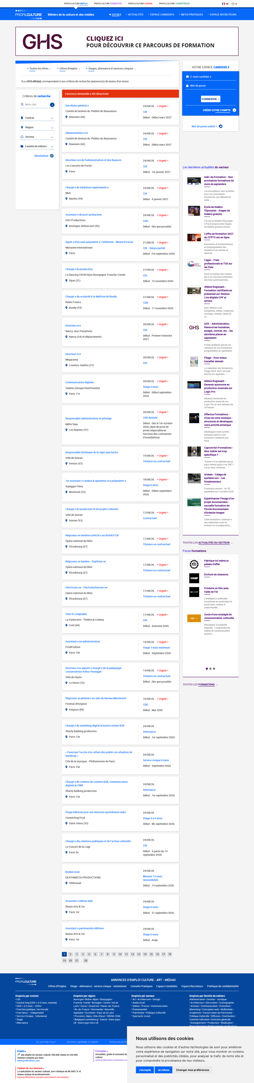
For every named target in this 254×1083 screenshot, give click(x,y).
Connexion (209, 99)
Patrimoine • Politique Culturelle (149, 1012)
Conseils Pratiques (141, 986)
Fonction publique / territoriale (32, 1009)
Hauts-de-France (110, 1006)
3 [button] (214, 669)
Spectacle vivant (141, 1016)
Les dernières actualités (206, 167)
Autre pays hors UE (88, 1022)
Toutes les (206, 542)
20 (70, 960)
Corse (84, 1006)
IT (236, 3)
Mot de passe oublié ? (204, 126)
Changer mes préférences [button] (192, 1069)
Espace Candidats (166, 986)
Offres (116, 14)
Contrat (29, 118)
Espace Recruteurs (192, 986)
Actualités (135, 14)
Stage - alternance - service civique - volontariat (98, 986)
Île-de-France (82, 1009)
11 (126, 954)
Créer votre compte (217, 110)
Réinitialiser (41, 155)
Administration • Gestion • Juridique (208, 999)
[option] (210, 599)
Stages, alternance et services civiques (111, 68)
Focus (194, 551)
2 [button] (210, 669)
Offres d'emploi (69, 68)
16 (157, 954)
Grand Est (94, 1006)
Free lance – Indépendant (30, 1012)
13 (138, 954)
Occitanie (90, 1012)
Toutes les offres (39, 68)
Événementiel (140, 1009)
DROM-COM (113, 1016)
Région (29, 127)
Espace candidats (162, 14)
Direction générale (221, 1019)
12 (132, 954)
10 (120, 954)
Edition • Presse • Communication (150, 1006)
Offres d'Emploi (57, 986)
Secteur (29, 136)
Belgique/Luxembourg (86, 1019)
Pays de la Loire (105, 1012)
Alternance (22, 1022)
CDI (18, 999)
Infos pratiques (192, 14)
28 (85, 960)
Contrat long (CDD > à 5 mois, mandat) (37, 1002)
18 (169, 954)
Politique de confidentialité (223, 986)
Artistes (195, 1006)
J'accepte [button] (145, 1069)
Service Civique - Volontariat (32, 1016)
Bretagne (97, 1002)
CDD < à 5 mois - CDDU (29, 1006)
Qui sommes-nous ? (46, 1041)
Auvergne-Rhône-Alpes (86, 999)
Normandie (97, 1009)
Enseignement (198, 1022)
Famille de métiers (36, 146)
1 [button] (207, 669)
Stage (20, 1019)
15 (151, 954)
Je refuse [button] (163, 1069)
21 (76, 960)
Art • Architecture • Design (146, 999)
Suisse (103, 1019)
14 (145, 954)
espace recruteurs (223, 14)
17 (163, 954)
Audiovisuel (139, 1002)
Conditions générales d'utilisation (83, 1041)
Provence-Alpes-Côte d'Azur (90, 1016)
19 (64, 960)
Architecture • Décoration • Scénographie (212, 1002)
